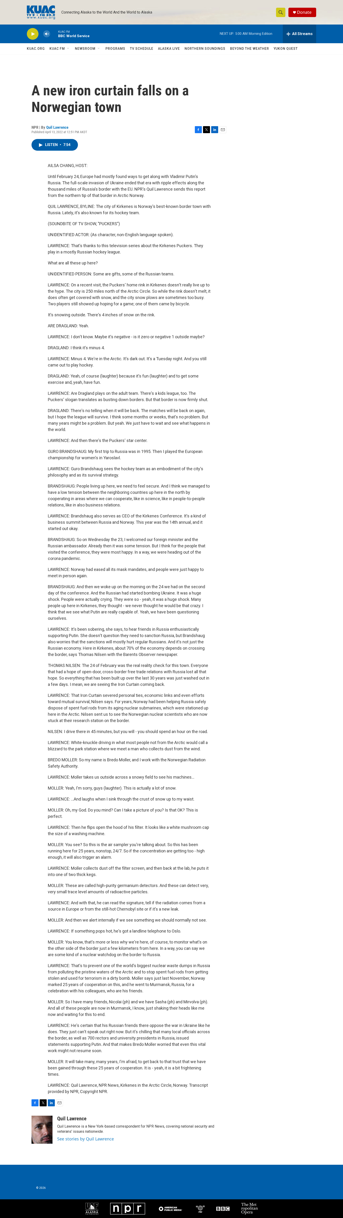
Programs (115, 48)
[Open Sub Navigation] (68, 48)
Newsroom (85, 48)
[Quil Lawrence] (42, 1130)
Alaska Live (169, 48)
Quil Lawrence (57, 127)
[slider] (54, 33)
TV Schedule (141, 48)
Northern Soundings (205, 48)
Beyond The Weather (249, 48)
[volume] (47, 34)
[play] (32, 34)
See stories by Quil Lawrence (85, 1139)
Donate (304, 12)
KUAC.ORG (36, 48)
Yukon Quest (286, 48)
